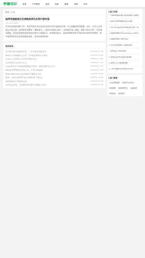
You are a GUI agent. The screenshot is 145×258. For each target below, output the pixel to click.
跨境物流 (121, 93)
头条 (57, 4)
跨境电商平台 (123, 88)
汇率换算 (36, 4)
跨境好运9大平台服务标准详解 (121, 57)
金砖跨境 (134, 88)
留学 (85, 4)
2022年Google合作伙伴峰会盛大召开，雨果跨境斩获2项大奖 (126, 27)
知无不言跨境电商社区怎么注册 (121, 21)
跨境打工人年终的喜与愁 (119, 63)
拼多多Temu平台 (128, 83)
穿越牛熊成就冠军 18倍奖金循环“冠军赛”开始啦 (126, 15)
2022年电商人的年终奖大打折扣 (122, 69)
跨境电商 (112, 88)
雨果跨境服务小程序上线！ (120, 39)
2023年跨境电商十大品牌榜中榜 (121, 45)
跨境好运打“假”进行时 (118, 51)
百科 (76, 4)
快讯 (47, 4)
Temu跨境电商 (114, 83)
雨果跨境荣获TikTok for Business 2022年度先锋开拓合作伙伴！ (126, 33)
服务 (66, 4)
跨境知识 (112, 93)
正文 (13, 12)
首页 (24, 4)
